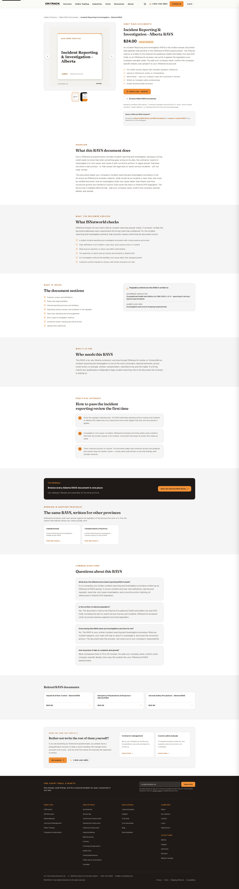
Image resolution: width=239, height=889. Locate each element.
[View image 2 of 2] (83, 96)
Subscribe (188, 784)
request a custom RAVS (177, 118)
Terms (166, 880)
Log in (189, 4)
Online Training (82, 4)
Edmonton (164, 849)
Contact (164, 819)
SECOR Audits (49, 814)
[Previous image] (47, 56)
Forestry (86, 842)
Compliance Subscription (53, 832)
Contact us (176, 4)
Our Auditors (165, 814)
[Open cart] (145, 4)
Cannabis (86, 864)
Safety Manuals (49, 819)
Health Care (87, 851)
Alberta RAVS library (142, 118)
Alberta (163, 840)
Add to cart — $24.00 (138, 91)
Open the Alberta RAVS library (173, 489)
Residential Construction (92, 823)
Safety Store (165, 828)
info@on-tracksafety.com (124, 876)
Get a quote (56, 760)
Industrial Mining (89, 832)
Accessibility (190, 880)
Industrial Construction (91, 828)
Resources (119, 4)
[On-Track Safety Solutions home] (52, 3)
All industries (87, 810)
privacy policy (157, 791)
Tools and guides (128, 810)
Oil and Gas (87, 814)
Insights (125, 814)
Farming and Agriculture (91, 846)
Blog (123, 828)
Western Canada (167, 858)
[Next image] (112, 56)
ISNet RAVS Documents (68, 17)
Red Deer (164, 854)
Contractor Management (53, 823)
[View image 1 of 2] (75, 96)
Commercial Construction (92, 819)
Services (67, 4)
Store (108, 4)
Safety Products (50, 17)
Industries (97, 4)
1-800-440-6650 (80, 760)
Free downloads (127, 823)
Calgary (164, 845)
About (131, 4)
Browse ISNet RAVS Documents (142, 99)
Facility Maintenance (90, 855)
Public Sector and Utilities (92, 860)
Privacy (159, 880)
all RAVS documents (157, 118)
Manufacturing (88, 837)
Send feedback (127, 832)
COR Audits (48, 810)
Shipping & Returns (177, 880)
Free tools (125, 819)
